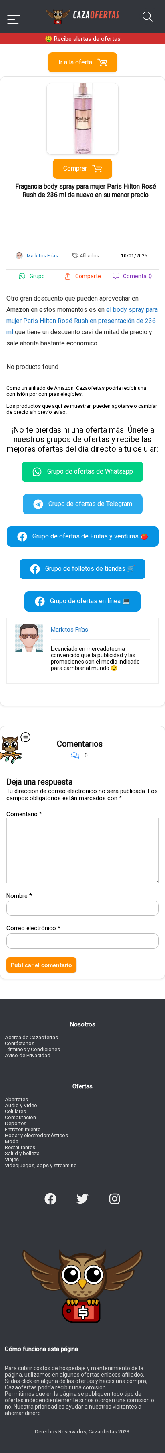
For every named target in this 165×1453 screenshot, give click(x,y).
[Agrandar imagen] (82, 86)
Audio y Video (21, 1105)
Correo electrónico (33, 928)
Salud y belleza (22, 1153)
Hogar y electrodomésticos (36, 1135)
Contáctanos (19, 1043)
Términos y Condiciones (32, 1049)
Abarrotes (16, 1099)
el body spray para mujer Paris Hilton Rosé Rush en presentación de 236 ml (82, 321)
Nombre (19, 895)
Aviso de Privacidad (27, 1055)
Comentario (24, 814)
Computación (20, 1117)
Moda (11, 1141)
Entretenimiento (23, 1129)
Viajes (12, 1159)
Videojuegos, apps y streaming (41, 1165)
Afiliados (89, 256)
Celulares (15, 1111)
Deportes (15, 1123)
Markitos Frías (69, 629)
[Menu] (13, 16)
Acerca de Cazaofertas (31, 1037)
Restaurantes (20, 1147)
